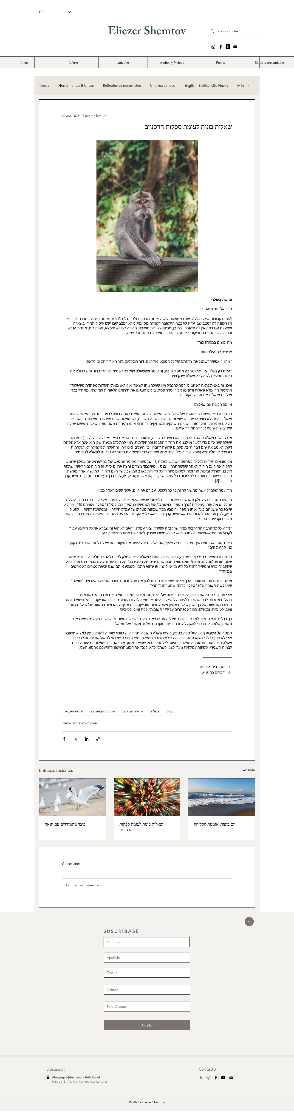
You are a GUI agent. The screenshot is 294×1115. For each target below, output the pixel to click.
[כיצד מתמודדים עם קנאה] (72, 797)
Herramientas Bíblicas (76, 85)
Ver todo (249, 770)
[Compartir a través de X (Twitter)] (75, 739)
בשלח (155, 711)
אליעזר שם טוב (133, 711)
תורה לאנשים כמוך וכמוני (80, 723)
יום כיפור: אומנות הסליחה (214, 824)
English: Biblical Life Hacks (206, 85)
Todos (44, 85)
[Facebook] (220, 46)
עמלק (170, 711)
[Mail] (231, 1078)
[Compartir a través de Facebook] (64, 739)
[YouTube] (235, 46)
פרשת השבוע (74, 711)
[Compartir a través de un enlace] (98, 739)
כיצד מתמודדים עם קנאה (65, 824)
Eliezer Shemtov (147, 32)
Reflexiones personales (122, 85)
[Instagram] (213, 46)
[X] (228, 46)
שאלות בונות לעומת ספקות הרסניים (141, 826)
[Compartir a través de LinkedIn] (87, 739)
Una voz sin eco (162, 85)
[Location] (48, 1077)
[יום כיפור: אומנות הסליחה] (221, 797)
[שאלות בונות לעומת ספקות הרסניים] (147, 797)
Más (240, 85)
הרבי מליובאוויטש (103, 711)
